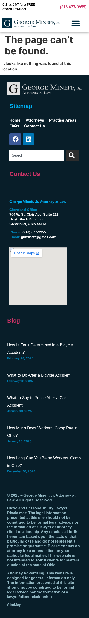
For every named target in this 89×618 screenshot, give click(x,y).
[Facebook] (15, 139)
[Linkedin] (28, 139)
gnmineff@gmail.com (38, 237)
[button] (75, 23)
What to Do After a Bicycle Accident (38, 375)
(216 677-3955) (73, 7)
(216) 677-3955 (34, 232)
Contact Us (24, 174)
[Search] (72, 155)
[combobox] (36, 155)
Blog (13, 320)
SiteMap (14, 605)
